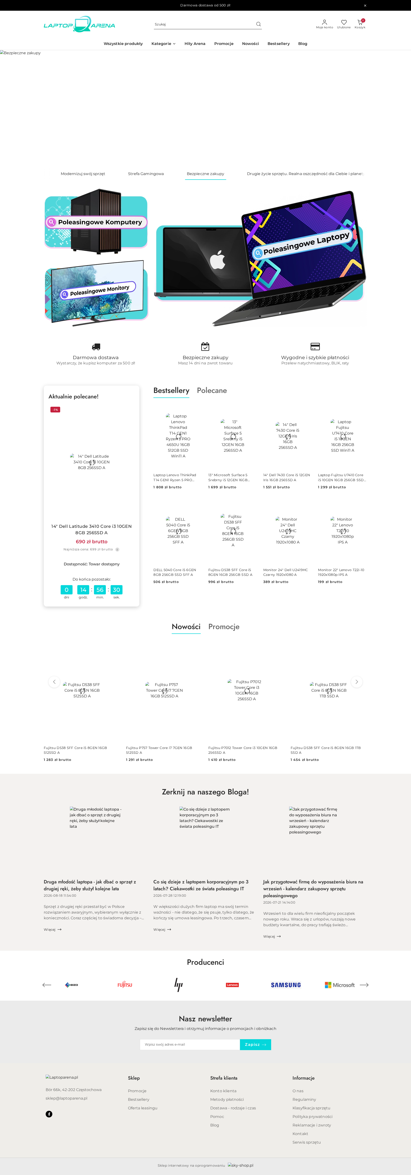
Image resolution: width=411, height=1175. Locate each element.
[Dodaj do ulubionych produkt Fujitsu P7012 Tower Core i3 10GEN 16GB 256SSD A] (279, 645)
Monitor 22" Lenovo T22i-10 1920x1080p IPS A (341, 572)
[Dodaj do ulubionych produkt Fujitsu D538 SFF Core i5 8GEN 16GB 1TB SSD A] (361, 645)
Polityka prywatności (313, 1116)
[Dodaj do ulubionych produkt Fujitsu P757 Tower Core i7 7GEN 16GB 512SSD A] (197, 645)
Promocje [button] (224, 626)
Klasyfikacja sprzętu (311, 1108)
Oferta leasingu (142, 1108)
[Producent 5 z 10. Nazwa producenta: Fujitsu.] (72, 985)
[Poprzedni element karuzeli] (47, 985)
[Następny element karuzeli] (364, 985)
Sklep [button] (134, 1078)
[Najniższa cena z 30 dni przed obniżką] (117, 549)
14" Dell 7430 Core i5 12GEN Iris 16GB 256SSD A (286, 477)
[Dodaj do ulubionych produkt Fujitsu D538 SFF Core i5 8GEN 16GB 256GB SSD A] (252, 503)
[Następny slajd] (400, 109)
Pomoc (217, 1116)
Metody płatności (227, 1099)
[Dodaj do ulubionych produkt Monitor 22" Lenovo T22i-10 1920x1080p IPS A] (361, 503)
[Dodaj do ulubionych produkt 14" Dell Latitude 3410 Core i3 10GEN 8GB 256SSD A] (129, 410)
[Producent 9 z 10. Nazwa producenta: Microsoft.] (287, 985)
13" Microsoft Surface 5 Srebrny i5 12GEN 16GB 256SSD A (228, 477)
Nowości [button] (186, 626)
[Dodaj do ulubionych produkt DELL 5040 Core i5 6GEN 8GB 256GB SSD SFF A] (197, 503)
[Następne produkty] (356, 682)
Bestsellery (138, 1099)
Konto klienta (223, 1091)
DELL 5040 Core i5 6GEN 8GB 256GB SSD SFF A (174, 572)
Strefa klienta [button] (223, 1078)
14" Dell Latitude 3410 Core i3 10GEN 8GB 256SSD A (91, 529)
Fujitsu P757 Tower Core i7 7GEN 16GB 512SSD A (159, 750)
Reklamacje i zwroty (312, 1125)
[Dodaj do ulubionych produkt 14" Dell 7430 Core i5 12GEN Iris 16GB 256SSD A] (306, 409)
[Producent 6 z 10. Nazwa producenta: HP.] (126, 985)
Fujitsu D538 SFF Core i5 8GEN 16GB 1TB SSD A (326, 750)
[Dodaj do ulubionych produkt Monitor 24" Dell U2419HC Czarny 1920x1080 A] (306, 503)
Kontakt (300, 1133)
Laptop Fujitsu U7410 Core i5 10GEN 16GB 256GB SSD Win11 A (341, 477)
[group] (205, 109)
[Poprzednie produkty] (54, 682)
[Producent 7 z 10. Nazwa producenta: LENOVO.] (179, 985)
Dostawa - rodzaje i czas (233, 1108)
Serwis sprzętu (307, 1142)
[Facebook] (49, 1114)
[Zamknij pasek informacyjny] (365, 5)
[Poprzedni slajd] (10, 109)
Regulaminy (304, 1099)
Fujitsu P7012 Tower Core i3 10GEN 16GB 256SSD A (243, 750)
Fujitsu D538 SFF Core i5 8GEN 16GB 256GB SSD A (230, 572)
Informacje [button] (304, 1078)
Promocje (137, 1091)
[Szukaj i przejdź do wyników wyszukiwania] (258, 24)
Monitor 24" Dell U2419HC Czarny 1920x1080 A (285, 572)
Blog (214, 1125)
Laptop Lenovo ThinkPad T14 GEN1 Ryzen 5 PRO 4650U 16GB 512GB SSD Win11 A (174, 477)
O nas (298, 1091)
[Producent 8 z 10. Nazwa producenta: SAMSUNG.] (233, 985)
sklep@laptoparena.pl (66, 1098)
